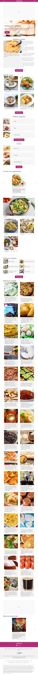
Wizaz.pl (20, 662)
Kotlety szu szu (24, 108)
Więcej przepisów (19, 112)
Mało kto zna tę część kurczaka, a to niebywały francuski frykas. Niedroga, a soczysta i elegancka (11, 552)
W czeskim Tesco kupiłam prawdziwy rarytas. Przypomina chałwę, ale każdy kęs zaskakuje (26, 468)
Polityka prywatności (20, 648)
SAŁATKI (5, 216)
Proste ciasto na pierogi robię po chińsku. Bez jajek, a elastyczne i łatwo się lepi (27, 531)
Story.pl (27, 662)
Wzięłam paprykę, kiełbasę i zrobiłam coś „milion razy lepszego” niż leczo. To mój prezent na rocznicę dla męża (10, 383)
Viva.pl (17, 662)
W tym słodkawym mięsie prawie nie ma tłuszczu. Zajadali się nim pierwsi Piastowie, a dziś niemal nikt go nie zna (28, 49)
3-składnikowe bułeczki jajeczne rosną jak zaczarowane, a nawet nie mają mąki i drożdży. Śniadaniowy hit (27, 320)
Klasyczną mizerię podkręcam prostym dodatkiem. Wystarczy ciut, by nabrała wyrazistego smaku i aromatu (10, 299)
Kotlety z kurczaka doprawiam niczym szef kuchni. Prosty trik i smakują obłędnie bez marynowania (10, 488)
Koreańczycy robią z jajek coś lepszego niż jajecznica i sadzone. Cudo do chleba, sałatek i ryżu (26, 447)
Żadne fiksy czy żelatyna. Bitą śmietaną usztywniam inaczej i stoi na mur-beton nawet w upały (26, 362)
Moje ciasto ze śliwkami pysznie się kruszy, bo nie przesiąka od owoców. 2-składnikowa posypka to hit (11, 405)
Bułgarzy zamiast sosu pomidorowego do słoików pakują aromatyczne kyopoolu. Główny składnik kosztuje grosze (27, 405)
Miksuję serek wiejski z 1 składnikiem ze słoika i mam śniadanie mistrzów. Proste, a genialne (12, 55)
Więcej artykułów (19, 70)
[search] (34, 1)
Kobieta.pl (13, 660)
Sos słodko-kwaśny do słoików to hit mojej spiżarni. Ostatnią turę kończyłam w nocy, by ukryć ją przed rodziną (11, 426)
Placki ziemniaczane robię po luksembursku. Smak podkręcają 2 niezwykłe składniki (26, 300)
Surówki (6, 234)
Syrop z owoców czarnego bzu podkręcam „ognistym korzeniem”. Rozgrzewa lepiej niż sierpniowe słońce (27, 488)
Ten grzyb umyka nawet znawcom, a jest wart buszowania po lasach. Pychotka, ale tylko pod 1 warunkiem (27, 341)
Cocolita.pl (24, 662)
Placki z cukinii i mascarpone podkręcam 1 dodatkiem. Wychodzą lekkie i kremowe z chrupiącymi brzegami (10, 341)
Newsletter (14, 648)
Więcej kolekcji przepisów (19, 139)
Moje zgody (31, 648)
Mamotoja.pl (11, 662)
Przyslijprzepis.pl (18, 660)
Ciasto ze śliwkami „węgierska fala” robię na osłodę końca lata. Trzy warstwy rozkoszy (11, 468)
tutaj (11, 673)
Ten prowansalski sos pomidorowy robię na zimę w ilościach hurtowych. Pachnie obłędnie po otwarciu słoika (26, 572)
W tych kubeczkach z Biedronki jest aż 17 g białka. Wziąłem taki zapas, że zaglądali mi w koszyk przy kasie (11, 593)
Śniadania (6, 251)
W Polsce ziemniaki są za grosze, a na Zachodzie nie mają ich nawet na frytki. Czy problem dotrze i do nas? (28, 64)
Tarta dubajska (27, 271)
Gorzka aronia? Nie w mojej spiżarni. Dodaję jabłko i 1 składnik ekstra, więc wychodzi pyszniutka (28, 54)
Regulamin (26, 648)
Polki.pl (14, 662)
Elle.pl (6, 660)
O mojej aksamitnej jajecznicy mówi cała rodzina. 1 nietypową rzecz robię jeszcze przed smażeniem (10, 530)
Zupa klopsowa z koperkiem (10, 108)
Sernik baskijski (7, 91)
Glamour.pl (9, 660)
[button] (3, 183)
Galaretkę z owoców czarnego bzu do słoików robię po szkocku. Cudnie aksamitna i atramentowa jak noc (11, 320)
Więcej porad (19, 166)
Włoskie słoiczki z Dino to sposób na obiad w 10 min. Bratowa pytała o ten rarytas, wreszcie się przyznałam (10, 362)
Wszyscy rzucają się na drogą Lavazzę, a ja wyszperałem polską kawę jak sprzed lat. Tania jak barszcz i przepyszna (27, 593)
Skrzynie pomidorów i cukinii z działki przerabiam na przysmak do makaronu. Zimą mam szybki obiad (27, 509)
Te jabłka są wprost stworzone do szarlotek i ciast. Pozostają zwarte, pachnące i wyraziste (26, 384)
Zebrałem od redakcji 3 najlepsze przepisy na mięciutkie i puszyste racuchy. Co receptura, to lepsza (27, 551)
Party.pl (31, 660)
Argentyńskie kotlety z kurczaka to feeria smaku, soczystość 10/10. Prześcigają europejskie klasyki (28, 59)
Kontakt (18, 650)
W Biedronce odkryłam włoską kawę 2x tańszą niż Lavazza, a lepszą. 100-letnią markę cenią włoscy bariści (27, 43)
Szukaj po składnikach (8, 648)
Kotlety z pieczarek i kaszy (26, 91)
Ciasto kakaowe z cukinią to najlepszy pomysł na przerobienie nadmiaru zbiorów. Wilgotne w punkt (10, 572)
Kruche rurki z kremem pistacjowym (13, 271)
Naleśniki (22, 234)
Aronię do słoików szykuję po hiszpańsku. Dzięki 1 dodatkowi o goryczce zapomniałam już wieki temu (11, 447)
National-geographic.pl (25, 660)
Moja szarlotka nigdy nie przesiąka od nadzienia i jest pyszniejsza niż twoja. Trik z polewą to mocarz (10, 509)
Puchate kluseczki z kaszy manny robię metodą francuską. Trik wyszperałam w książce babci (26, 426)
